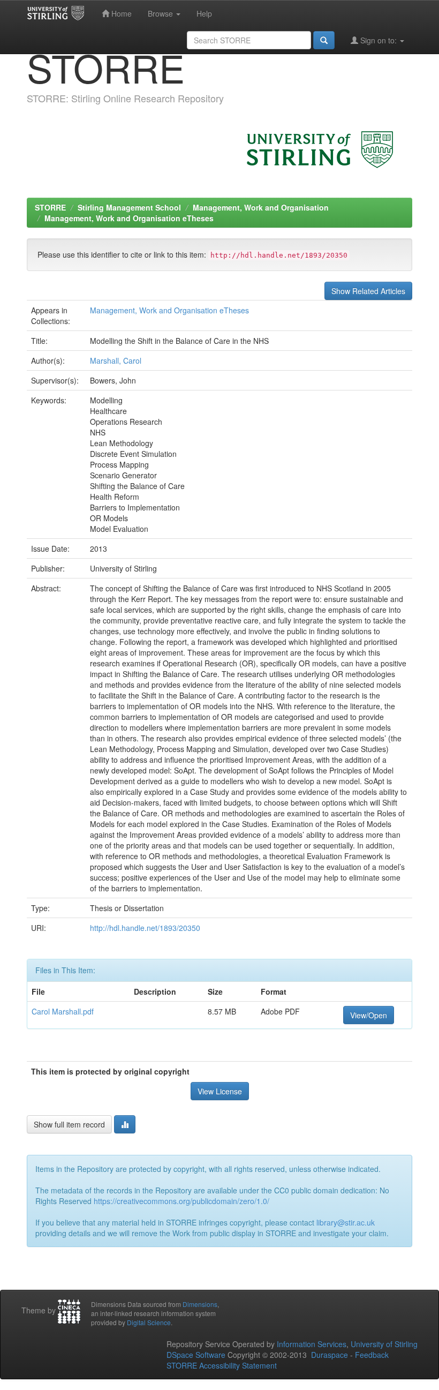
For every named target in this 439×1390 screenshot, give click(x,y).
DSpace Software (195, 1354)
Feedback (372, 1354)
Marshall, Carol (115, 360)
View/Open (368, 1015)
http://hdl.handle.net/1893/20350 (145, 927)
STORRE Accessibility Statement (221, 1365)
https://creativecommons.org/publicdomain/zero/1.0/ (181, 1201)
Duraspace (329, 1354)
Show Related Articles (368, 290)
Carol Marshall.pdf (63, 1011)
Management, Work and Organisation (261, 207)
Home (120, 13)
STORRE (50, 207)
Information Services (311, 1344)
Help (204, 13)
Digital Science (149, 1322)
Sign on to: (378, 40)
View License (220, 1091)
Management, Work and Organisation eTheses (129, 218)
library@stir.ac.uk (345, 1222)
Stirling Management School (129, 207)
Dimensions (200, 1304)
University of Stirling (384, 1344)
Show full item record (69, 1124)
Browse (161, 13)
